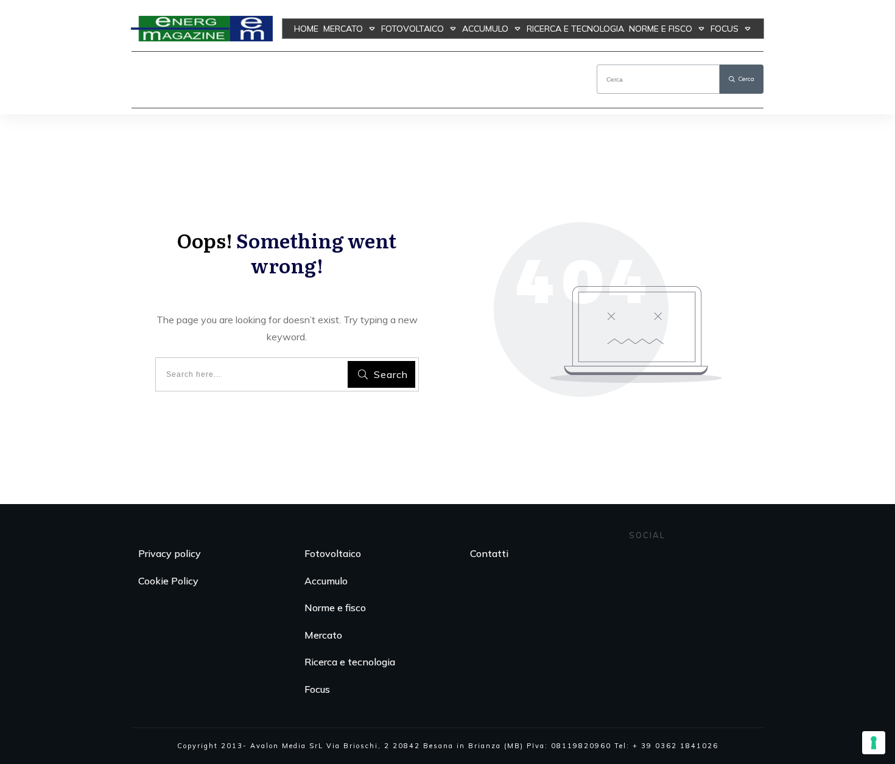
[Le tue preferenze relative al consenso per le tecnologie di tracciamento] (873, 742)
